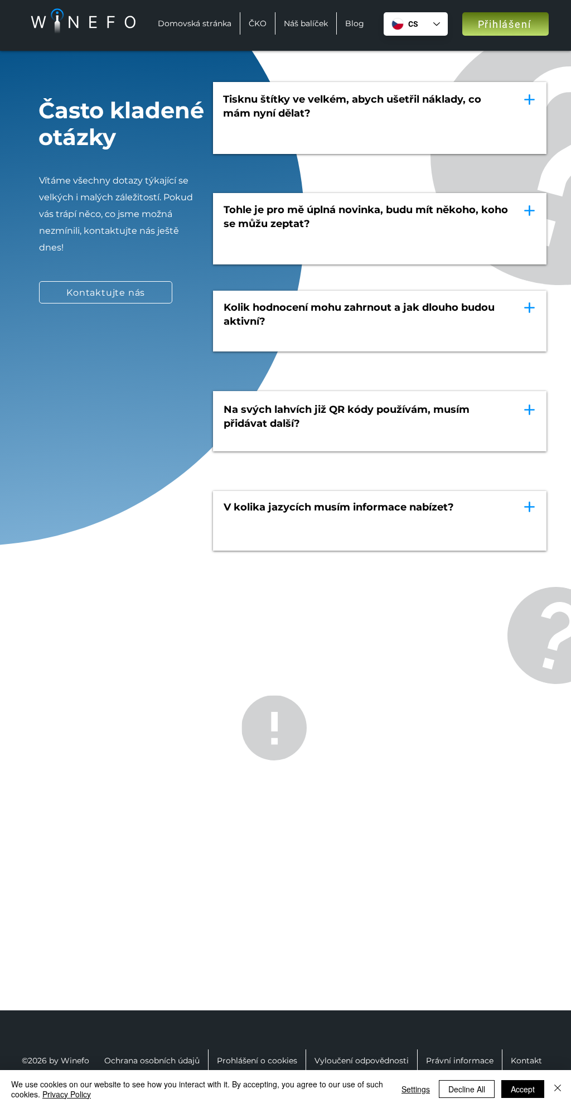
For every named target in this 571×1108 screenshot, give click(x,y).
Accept (523, 1089)
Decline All (466, 1089)
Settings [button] (415, 1089)
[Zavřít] (557, 1089)
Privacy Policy (66, 1094)
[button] (105, 292)
